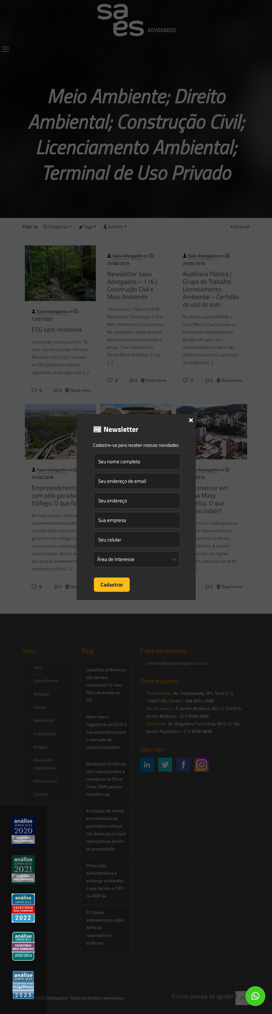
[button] (255, 996)
